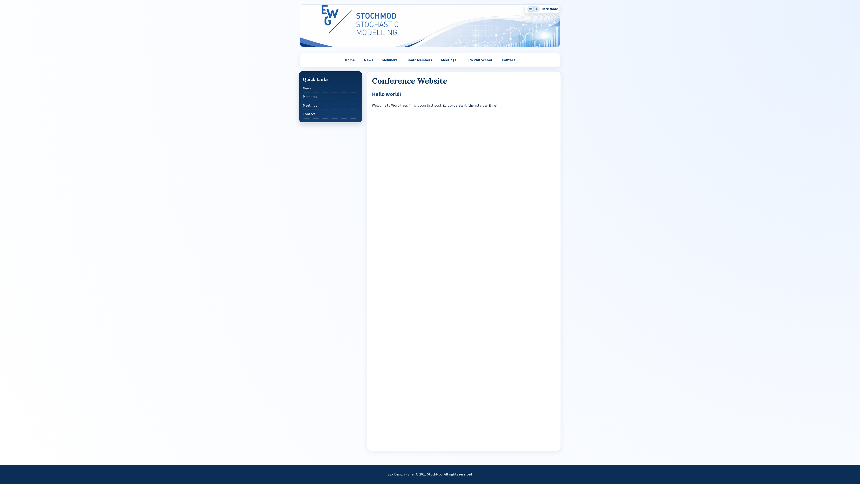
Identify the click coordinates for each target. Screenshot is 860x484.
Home (350, 60)
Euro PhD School (478, 60)
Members (389, 60)
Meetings (448, 60)
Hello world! (387, 94)
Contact (508, 60)
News (368, 60)
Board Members (419, 60)
